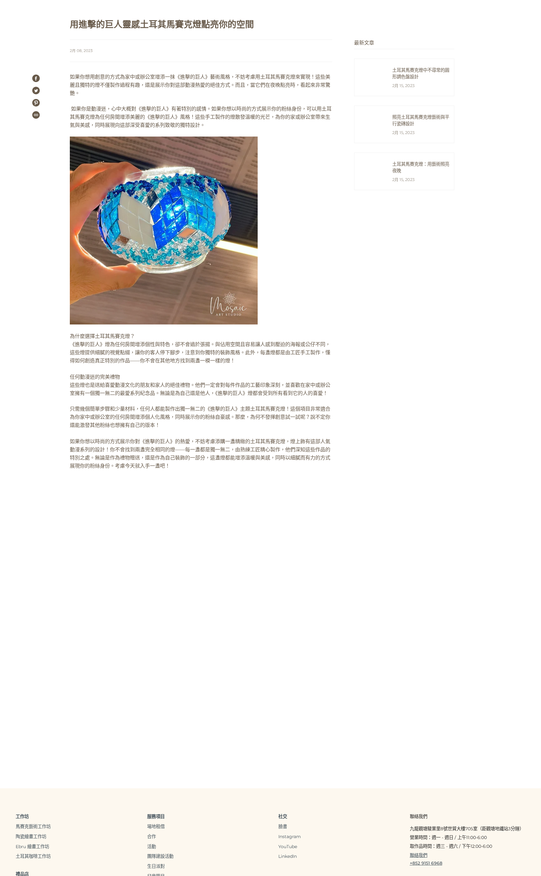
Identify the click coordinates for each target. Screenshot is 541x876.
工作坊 (22, 816)
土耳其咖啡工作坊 (33, 856)
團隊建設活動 (160, 856)
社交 (282, 816)
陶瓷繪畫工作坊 (31, 836)
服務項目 (156, 816)
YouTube (287, 846)
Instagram (289, 836)
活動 (151, 846)
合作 (151, 836)
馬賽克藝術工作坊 (33, 826)
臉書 (282, 826)
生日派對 (156, 866)
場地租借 (156, 826)
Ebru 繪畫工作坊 (32, 846)
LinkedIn (287, 856)
